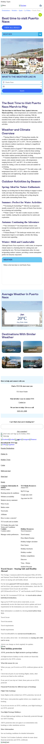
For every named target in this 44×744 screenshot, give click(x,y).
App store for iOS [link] (26, 498)
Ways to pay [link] (5, 504)
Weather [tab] (7, 34)
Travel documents (6, 621)
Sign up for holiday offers (22, 434)
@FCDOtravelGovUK (8, 591)
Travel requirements (7, 625)
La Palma (27, 10)
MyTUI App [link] (25, 491)
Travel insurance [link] (26, 531)
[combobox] (22, 426)
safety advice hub (11, 638)
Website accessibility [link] (7, 496)
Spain (21, 10)
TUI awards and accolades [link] (9, 521)
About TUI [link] (24, 487)
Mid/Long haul (6, 471)
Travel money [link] (25, 534)
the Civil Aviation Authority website (15, 737)
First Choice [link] (25, 545)
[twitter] (12, 439)
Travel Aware (5, 617)
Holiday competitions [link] (28, 556)
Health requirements (7, 629)
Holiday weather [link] (26, 552)
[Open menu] (3, 5)
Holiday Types (5, 460)
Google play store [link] (26, 495)
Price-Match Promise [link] (27, 538)
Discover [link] (24, 559)
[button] (41, 5)
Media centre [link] (5, 507)
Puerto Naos (36, 10)
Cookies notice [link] (5, 531)
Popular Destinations (7, 448)
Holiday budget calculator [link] (29, 541)
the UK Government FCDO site (14, 595)
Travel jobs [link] (4, 511)
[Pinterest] (32, 439)
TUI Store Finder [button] (22, 392)
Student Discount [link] (26, 566)
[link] (22, 5)
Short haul (4, 476)
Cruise (3, 465)
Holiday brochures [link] (27, 549)
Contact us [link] (22, 402)
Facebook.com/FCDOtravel (33, 591)
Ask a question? (22, 431)
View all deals (11, 28)
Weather (14, 10)
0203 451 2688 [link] (22, 411)
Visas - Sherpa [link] (25, 563)
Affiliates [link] (4, 514)
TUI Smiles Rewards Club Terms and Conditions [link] (9, 526)
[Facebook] (5, 439)
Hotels (3, 482)
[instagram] (25, 439)
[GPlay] (4, 445)
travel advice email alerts (21, 602)
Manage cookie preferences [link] (10, 534)
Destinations (6, 10)
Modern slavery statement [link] (9, 500)
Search (22, 91)
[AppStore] (10, 445)
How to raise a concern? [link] (8, 518)
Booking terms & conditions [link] (10, 493)
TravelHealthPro (9, 634)
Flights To (4, 454)
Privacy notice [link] (5, 489)
